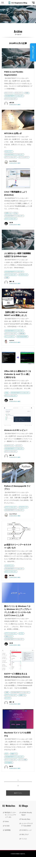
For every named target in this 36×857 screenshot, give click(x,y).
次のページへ (18, 793)
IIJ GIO (7, 826)
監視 (27, 92)
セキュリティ (19, 92)
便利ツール (8, 212)
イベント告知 (23, 759)
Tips (16, 212)
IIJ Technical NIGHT (22, 336)
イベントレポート (24, 157)
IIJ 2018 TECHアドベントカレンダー (14, 95)
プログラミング (23, 274)
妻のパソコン (9, 636)
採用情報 (7, 830)
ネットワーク (9, 92)
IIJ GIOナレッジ (26, 830)
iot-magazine (9, 762)
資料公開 (22, 333)
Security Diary (25, 819)
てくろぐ (24, 839)
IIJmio (7, 821)
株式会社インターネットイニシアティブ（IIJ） (10, 815)
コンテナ (19, 445)
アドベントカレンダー (11, 98)
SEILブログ (25, 834)
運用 (7, 277)
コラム (21, 633)
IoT (7, 753)
